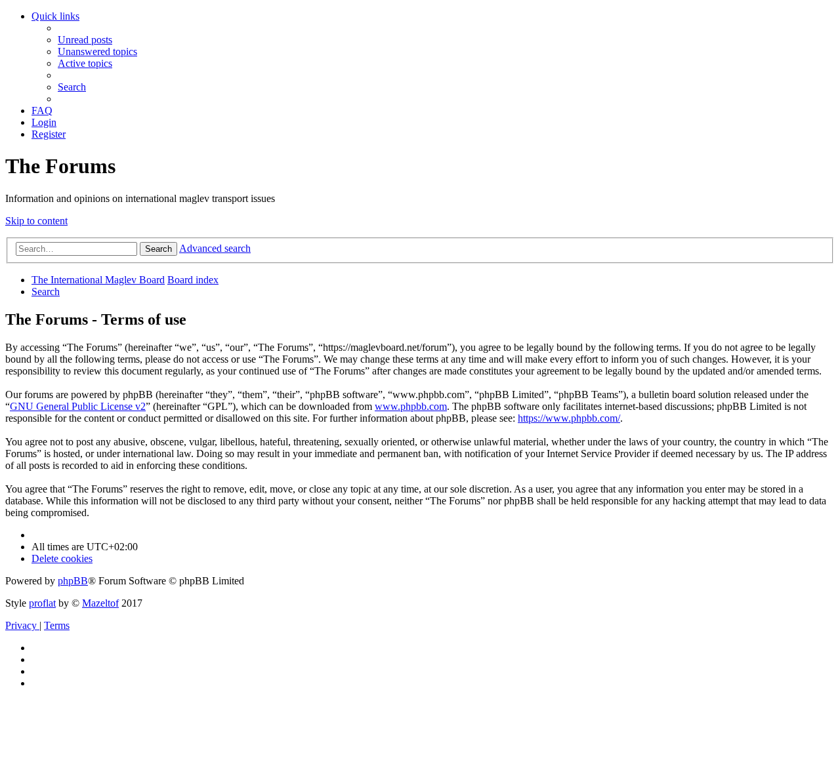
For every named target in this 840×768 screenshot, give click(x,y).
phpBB (73, 580)
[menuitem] (85, 39)
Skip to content (36, 220)
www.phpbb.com (411, 406)
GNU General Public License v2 (78, 406)
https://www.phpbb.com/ (569, 418)
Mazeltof (100, 603)
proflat (42, 603)
